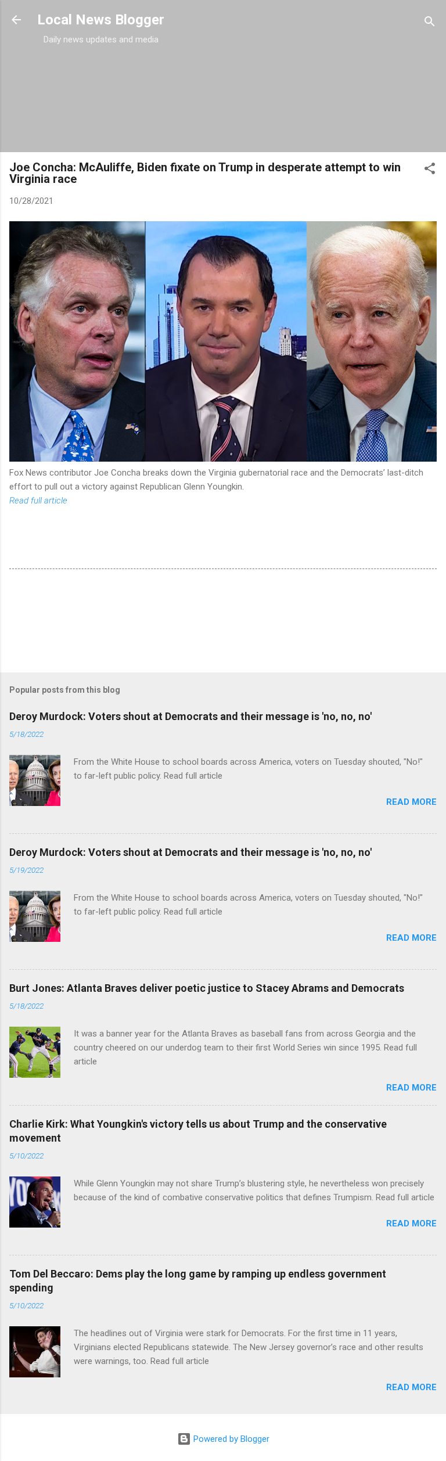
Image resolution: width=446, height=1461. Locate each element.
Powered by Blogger (230, 1439)
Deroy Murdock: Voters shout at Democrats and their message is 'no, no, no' (190, 716)
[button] (430, 170)
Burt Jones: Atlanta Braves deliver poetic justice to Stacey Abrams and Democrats (206, 988)
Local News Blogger (100, 20)
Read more (411, 802)
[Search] (430, 23)
